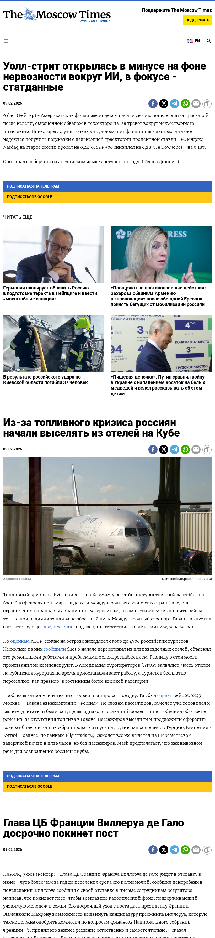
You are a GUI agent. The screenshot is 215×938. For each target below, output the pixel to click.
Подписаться (107, 499)
